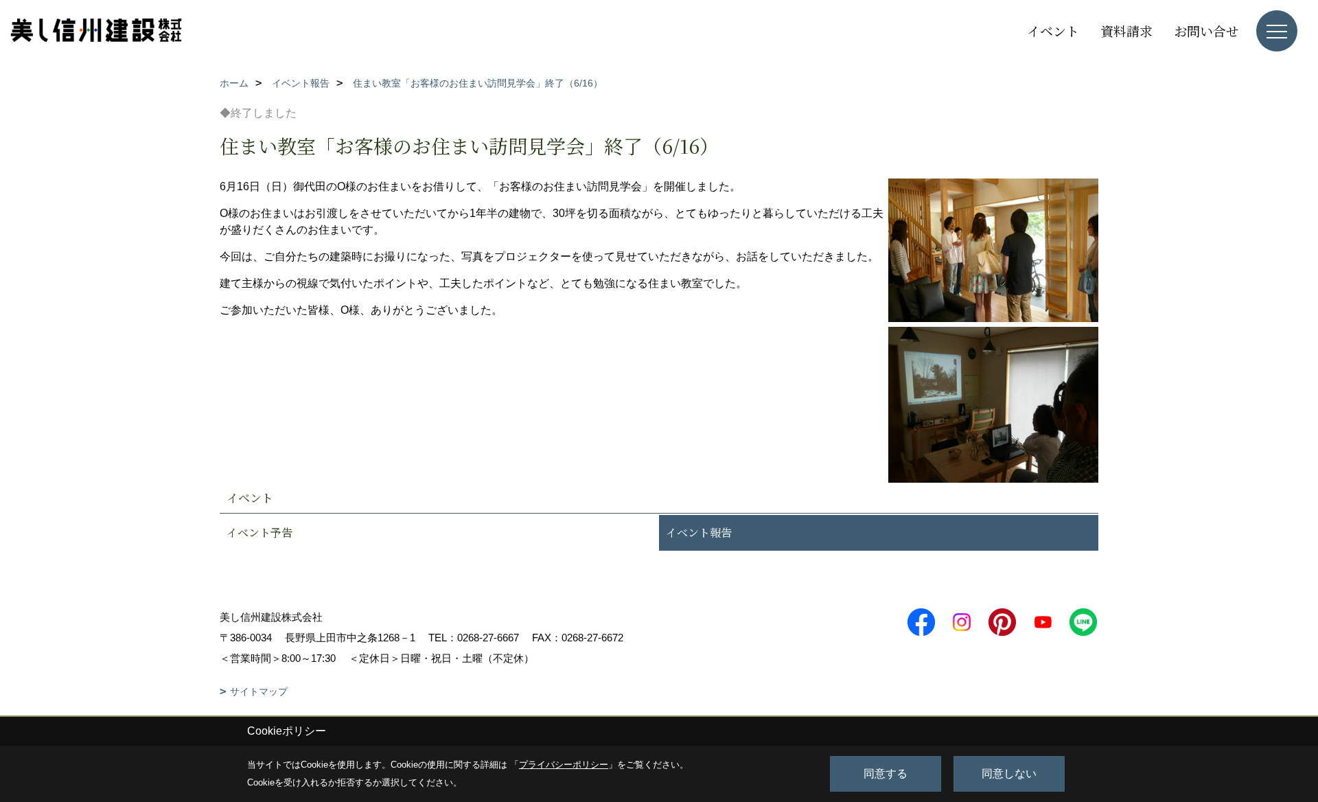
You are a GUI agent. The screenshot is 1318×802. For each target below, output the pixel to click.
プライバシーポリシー (563, 764)
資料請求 (1126, 30)
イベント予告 (259, 532)
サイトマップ (259, 691)
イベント (1053, 30)
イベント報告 (699, 532)
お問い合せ (1206, 30)
